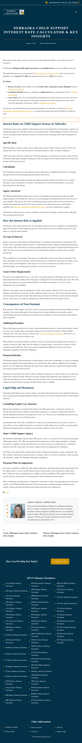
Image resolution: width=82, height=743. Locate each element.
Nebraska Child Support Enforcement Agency (30, 207)
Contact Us (60, 561)
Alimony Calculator (11, 727)
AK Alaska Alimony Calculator (17, 591)
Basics (7, 492)
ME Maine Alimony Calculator (16, 695)
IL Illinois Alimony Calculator (16, 660)
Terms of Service (36, 727)
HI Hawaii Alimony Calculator (16, 647)
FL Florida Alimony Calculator (16, 635)
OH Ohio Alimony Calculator (41, 671)
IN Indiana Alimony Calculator (17, 666)
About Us (60, 727)
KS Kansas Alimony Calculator (17, 676)
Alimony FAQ (61, 731)
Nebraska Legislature (15, 89)
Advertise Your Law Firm (63, 3)
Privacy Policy (10, 731)
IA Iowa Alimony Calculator (16, 671)
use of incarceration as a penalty (51, 333)
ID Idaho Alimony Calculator (16, 654)
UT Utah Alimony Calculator (67, 603)
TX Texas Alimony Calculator (67, 597)
